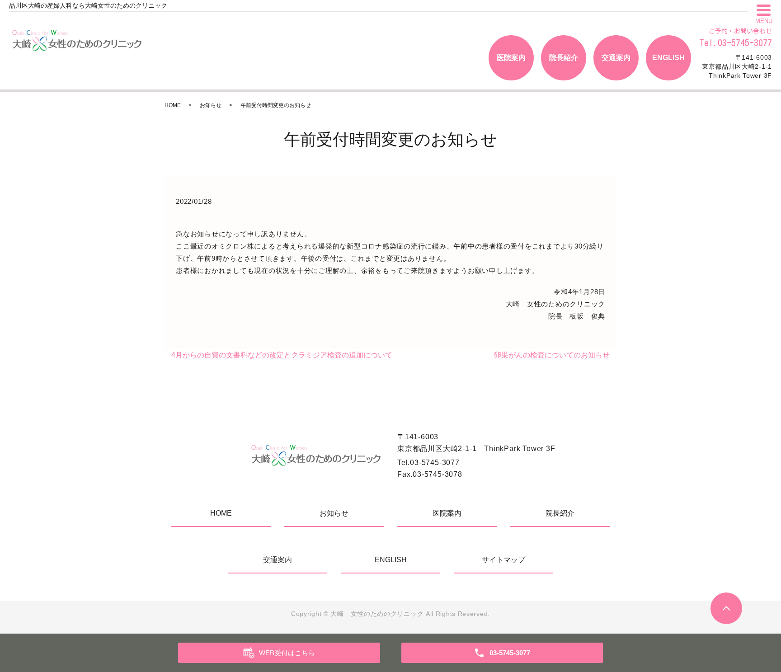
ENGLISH (668, 57)
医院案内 (511, 57)
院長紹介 (563, 57)
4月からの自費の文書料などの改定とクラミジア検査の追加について (281, 355)
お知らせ (210, 105)
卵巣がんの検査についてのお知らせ (552, 355)
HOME (173, 105)
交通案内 (616, 57)
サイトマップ (503, 560)
